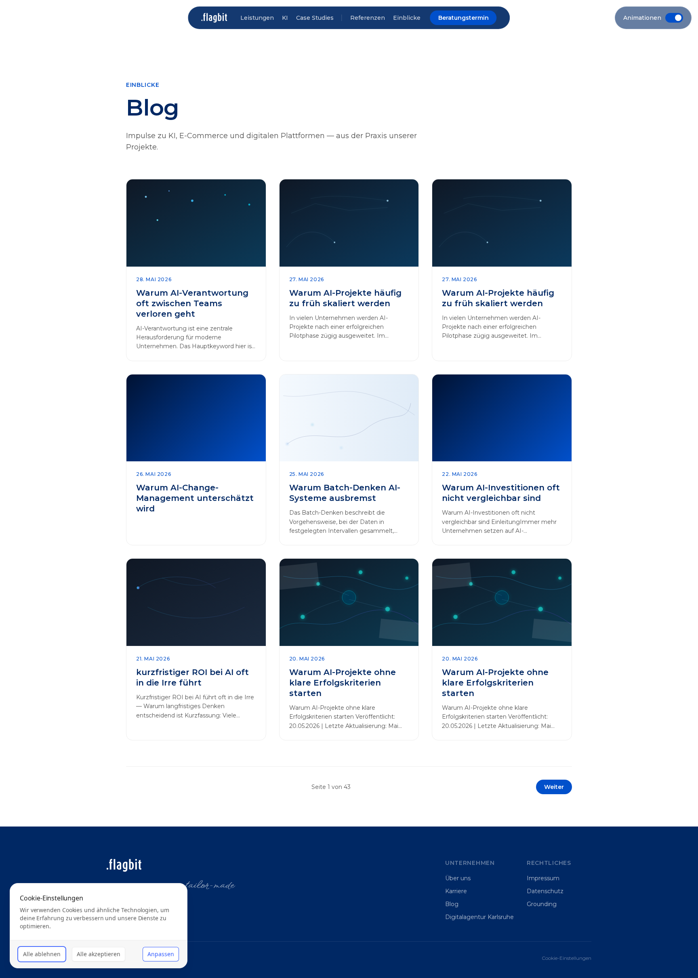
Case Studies (315, 17)
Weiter (554, 787)
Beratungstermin (463, 17)
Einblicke (406, 17)
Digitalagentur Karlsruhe (479, 917)
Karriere (456, 891)
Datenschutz (545, 891)
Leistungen (257, 17)
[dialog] (98, 925)
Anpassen (160, 954)
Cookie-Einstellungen (566, 958)
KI (285, 17)
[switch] (653, 17)
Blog (451, 904)
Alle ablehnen (42, 954)
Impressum (543, 878)
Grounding (542, 904)
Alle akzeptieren (98, 954)
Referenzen (367, 17)
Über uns (458, 878)
